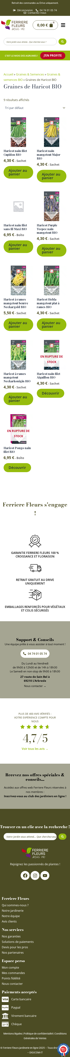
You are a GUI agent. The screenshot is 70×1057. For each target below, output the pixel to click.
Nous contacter (12, 984)
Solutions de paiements (18, 942)
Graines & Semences (30, 74)
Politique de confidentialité (38, 1033)
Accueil (8, 74)
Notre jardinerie (13, 911)
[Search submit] (62, 42)
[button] (63, 25)
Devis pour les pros (15, 947)
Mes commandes (13, 973)
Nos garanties (11, 936)
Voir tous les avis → (35, 749)
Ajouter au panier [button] (18, 172)
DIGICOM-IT (36, 1052)
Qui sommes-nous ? (15, 905)
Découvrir (50, 393)
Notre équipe (11, 916)
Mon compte (10, 967)
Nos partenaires (13, 953)
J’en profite (53, 55)
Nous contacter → (35, 686)
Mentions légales (12, 1033)
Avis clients (9, 921)
